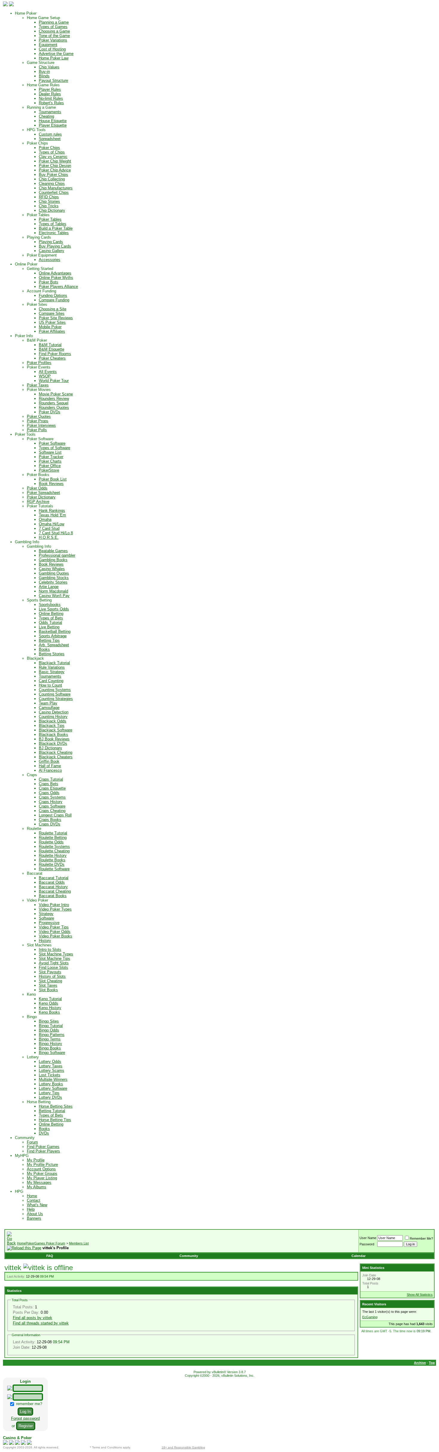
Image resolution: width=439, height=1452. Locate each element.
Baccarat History (53, 887)
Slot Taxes (48, 985)
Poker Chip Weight (55, 161)
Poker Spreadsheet (43, 492)
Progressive (49, 922)
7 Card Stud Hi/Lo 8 (56, 533)
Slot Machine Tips (54, 958)
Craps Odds (49, 793)
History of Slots (52, 976)
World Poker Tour (54, 380)
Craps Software (52, 806)
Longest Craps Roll (55, 815)
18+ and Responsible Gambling (183, 1447)
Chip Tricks (49, 206)
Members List (79, 1243)
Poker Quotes (39, 416)
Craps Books (50, 819)
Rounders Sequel (53, 403)
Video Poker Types (55, 909)
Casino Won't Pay (54, 595)
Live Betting (49, 627)
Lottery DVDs (50, 1097)
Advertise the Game (56, 53)
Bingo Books (50, 1048)
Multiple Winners (53, 1079)
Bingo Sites (49, 1021)
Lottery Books (51, 1084)
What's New (37, 1205)
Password (367, 1244)
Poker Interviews (41, 425)
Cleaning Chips (52, 183)
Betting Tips (49, 640)
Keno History (50, 1008)
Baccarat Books (53, 896)
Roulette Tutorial (53, 833)
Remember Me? (421, 1238)
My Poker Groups (42, 1173)
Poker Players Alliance (58, 286)
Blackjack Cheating (55, 752)
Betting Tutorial (52, 1111)
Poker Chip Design (55, 165)
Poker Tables (50, 219)
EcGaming (369, 1317)
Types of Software (54, 448)
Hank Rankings (52, 510)
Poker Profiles (39, 362)
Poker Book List (53, 479)
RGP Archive (38, 501)
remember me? (28, 1404)
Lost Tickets (49, 1075)
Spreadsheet (50, 138)
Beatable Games (53, 551)
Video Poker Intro (54, 904)
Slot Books (48, 990)
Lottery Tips (49, 1093)
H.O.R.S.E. (49, 537)
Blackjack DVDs (53, 743)
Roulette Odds (51, 842)
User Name (368, 1238)
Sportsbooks (50, 604)
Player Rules (50, 89)
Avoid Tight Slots (54, 963)
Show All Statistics (420, 1294)
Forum (32, 1142)
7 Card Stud (49, 528)
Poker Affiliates (52, 331)
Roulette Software (54, 869)
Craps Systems (52, 797)
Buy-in (44, 71)
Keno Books (49, 1012)
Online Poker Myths (56, 277)
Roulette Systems (54, 846)
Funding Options (53, 295)
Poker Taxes (38, 385)
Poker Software (52, 443)
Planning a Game (54, 22)
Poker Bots (48, 282)
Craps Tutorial (51, 779)
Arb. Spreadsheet (54, 645)
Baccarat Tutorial (53, 878)
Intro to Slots (50, 949)
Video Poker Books (55, 936)
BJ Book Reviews (54, 739)
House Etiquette (53, 121)
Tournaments (50, 112)
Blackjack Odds (52, 721)
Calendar (358, 1256)
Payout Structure (53, 80)
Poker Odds (37, 488)
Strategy (46, 913)
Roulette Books (52, 860)
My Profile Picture (42, 1164)
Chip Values (49, 67)
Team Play (48, 703)
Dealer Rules (50, 94)
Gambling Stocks (54, 577)
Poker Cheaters (52, 358)
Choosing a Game (54, 31)
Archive (420, 1362)
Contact (33, 1200)
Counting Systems (55, 689)
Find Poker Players (43, 1151)
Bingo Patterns (52, 1034)
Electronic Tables (54, 233)
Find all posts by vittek (32, 1318)
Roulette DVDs (52, 864)
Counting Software (54, 694)
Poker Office (50, 465)
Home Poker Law (53, 58)
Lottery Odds (50, 1061)
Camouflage (49, 707)
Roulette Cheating (54, 851)
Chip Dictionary (52, 210)
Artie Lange (49, 586)
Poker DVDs (49, 412)
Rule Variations (52, 667)
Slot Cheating (50, 981)
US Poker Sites (52, 322)
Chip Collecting (52, 179)
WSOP (45, 376)
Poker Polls (37, 430)
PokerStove (49, 470)
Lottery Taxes (50, 1066)
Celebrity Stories (53, 582)
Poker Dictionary (41, 497)
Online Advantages (55, 273)
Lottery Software (53, 1088)
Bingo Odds (49, 1030)
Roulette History (53, 855)
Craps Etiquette (52, 788)
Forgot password (25, 1418)
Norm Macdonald (53, 591)
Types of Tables (52, 224)
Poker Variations (53, 40)
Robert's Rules (51, 103)
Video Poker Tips (54, 927)
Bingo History (50, 1043)
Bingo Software (52, 1052)
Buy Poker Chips (53, 174)
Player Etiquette (53, 125)
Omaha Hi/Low (51, 524)
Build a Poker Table (56, 228)
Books (44, 649)
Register (26, 1426)
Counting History (53, 716)
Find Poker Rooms (55, 354)
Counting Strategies (56, 698)
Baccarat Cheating (55, 891)
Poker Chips (49, 147)
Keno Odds (48, 1003)
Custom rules (50, 134)
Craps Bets (48, 784)
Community (188, 1256)
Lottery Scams (51, 1070)
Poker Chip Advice (55, 170)
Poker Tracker (51, 457)
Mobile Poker (50, 327)
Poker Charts (50, 461)
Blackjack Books (53, 734)
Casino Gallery (51, 250)
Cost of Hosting (52, 49)
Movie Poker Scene (56, 394)
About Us (35, 1214)
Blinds (44, 76)
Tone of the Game (54, 35)
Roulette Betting (53, 837)
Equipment (48, 44)
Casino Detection (53, 712)
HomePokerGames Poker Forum (41, 1243)
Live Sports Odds (54, 609)
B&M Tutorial (50, 345)
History (45, 940)
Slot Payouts (50, 972)
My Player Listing (42, 1178)
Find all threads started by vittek (41, 1323)
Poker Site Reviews (56, 318)
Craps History (50, 801)
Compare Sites (52, 313)
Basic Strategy (52, 672)
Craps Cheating (52, 810)
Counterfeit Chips (54, 192)
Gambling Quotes (54, 573)
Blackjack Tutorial (54, 663)
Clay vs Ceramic (53, 156)
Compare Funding (54, 300)
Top (432, 1362)
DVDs (44, 1133)
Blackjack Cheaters (56, 757)
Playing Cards (51, 242)
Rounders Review (54, 398)
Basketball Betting (54, 631)
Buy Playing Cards (55, 246)
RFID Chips (49, 197)
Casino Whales (52, 569)
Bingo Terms (50, 1039)
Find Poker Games (43, 1146)
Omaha (45, 519)
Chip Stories (49, 201)
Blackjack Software (55, 730)
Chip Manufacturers (56, 188)
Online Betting (51, 613)
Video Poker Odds (54, 931)
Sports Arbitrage (53, 636)
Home (32, 1196)
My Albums (36, 1187)
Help (31, 1209)
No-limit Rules (51, 98)
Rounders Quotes (54, 407)
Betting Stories (52, 654)
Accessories (49, 259)
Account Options (41, 1169)
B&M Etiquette (51, 349)
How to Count (50, 685)
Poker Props (37, 421)
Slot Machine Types (56, 954)
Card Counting (51, 681)
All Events (48, 371)
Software (46, 918)
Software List (50, 452)
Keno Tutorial (50, 999)
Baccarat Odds (52, 882)
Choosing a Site (52, 309)
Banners (34, 1218)
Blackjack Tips (52, 725)
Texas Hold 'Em (52, 515)
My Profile (35, 1160)
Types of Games (53, 26)
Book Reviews (51, 483)
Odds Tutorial (50, 622)
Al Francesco (50, 770)
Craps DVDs (49, 824)
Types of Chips (52, 152)
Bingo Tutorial (51, 1025)
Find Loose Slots (53, 967)
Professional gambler (57, 555)
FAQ (49, 1256)
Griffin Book (49, 761)
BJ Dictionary (50, 748)
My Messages (39, 1182)
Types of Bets (51, 618)
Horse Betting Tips (55, 1120)
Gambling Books (53, 560)
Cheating (46, 116)
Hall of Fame (50, 766)
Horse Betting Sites (56, 1106)
